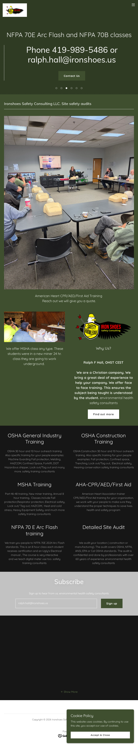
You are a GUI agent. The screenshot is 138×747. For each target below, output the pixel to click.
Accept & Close (100, 734)
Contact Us (72, 76)
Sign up (111, 603)
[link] (15, 4)
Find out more (103, 414)
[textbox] (56, 603)
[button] (56, 88)
